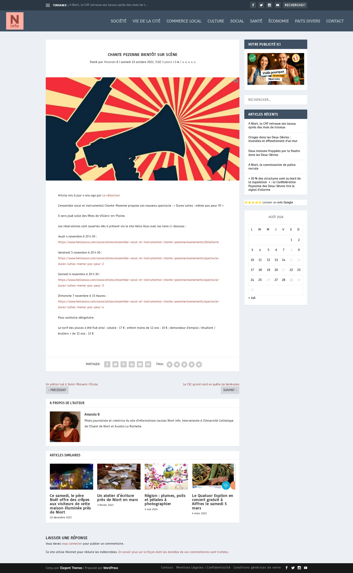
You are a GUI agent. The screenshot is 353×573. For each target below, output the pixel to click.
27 (276, 280)
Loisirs (167, 62)
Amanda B (111, 62)
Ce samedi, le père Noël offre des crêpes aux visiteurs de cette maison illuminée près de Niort (70, 503)
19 (268, 270)
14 (283, 260)
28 (283, 280)
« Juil (252, 298)
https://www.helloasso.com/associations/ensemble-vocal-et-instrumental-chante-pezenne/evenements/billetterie (138, 242)
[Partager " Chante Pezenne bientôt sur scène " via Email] (140, 364)
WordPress (110, 568)
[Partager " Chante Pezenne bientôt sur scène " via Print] (148, 364)
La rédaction (111, 195)
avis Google (285, 202)
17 (252, 270)
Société (118, 21)
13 (276, 260)
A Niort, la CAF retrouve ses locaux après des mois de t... (108, 5)
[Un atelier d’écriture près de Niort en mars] (119, 477)
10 (252, 260)
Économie (278, 21)
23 (298, 270)
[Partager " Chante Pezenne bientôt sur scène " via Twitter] (115, 364)
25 (260, 280)
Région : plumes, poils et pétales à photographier (165, 499)
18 (260, 270)
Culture (216, 21)
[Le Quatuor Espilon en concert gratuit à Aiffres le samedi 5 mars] (213, 477)
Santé (256, 21)
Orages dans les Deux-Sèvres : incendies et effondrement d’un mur (272, 139)
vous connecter (72, 543)
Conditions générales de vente (257, 567)
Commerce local (183, 21)
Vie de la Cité (146, 21)
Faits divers (307, 21)
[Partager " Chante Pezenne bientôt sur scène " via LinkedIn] (132, 364)
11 (260, 260)
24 (252, 280)
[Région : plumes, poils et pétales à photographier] (166, 477)
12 (268, 260)
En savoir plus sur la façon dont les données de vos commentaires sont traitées (173, 552)
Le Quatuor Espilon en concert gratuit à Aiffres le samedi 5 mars (212, 501)
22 (291, 270)
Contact (335, 21)
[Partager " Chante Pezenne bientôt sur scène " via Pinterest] (124, 364)
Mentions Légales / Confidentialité (203, 567)
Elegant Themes (71, 568)
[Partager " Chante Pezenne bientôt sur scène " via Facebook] (107, 364)
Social (237, 21)
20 (276, 270)
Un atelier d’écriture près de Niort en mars (117, 497)
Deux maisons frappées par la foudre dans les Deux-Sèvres (274, 152)
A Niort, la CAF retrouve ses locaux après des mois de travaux (272, 125)
